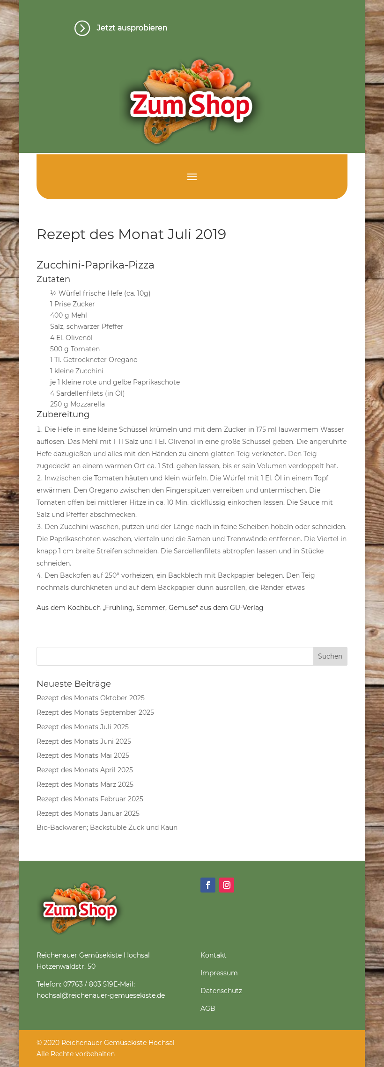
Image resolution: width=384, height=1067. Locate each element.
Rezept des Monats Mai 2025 (83, 755)
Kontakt (213, 955)
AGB (207, 1008)
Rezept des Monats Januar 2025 (88, 813)
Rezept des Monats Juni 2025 (84, 741)
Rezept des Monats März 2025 (85, 784)
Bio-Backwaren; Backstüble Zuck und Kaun (107, 827)
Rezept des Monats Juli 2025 (83, 727)
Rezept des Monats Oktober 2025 (91, 698)
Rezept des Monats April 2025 (85, 770)
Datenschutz (221, 991)
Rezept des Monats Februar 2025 (90, 799)
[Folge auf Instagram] (226, 885)
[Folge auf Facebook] (207, 885)
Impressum (219, 973)
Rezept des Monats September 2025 (95, 712)
